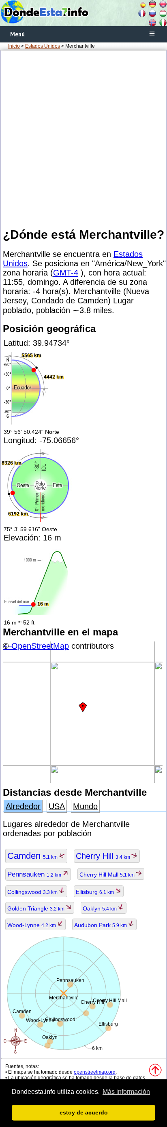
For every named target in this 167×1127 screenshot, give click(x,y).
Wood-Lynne (32, 925)
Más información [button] (126, 1091)
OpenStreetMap (40, 645)
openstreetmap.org (95, 1072)
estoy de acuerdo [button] (84, 1112)
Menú (17, 34)
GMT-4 (65, 272)
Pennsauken (34, 874)
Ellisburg (95, 892)
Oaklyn (100, 908)
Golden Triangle (36, 908)
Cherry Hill (103, 856)
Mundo (85, 806)
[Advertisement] (83, 138)
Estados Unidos (42, 46)
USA (57, 806)
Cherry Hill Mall (107, 874)
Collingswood (33, 892)
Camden (33, 856)
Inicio (14, 46)
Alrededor (23, 806)
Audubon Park (101, 925)
